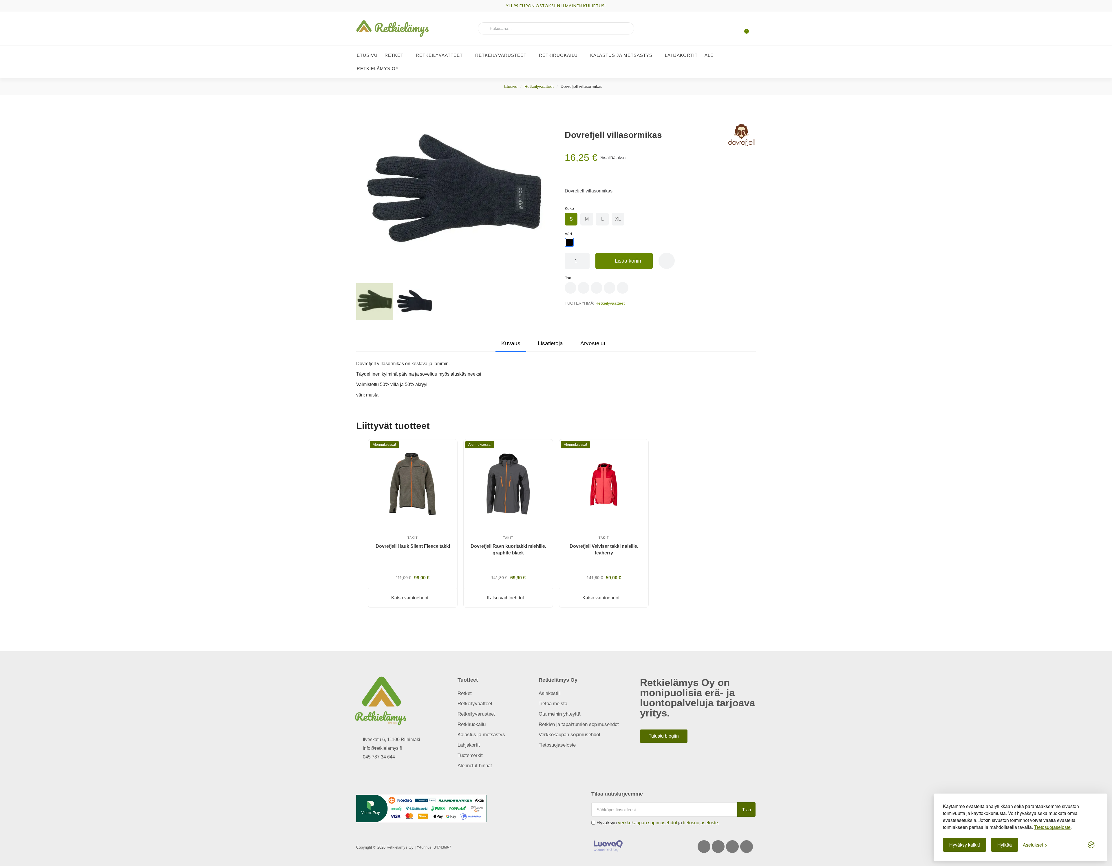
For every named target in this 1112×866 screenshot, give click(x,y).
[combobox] (556, 28)
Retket (394, 55)
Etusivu (367, 55)
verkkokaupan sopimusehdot (647, 822)
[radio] (571, 219)
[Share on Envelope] (622, 288)
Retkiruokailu (558, 55)
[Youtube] (732, 846)
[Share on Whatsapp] (609, 288)
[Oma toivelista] (734, 29)
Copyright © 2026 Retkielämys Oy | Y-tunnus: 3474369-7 (403, 847)
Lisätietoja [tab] (550, 343)
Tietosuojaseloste (1052, 827)
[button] (744, 28)
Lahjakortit (681, 55)
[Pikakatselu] (446, 466)
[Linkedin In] (746, 846)
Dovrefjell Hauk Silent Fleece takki (413, 546)
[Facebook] (704, 846)
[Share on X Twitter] (596, 288)
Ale (709, 55)
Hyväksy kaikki (964, 844)
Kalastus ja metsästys (621, 55)
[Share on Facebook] (570, 288)
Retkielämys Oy (378, 68)
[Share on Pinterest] (583, 288)
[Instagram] (718, 846)
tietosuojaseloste (700, 822)
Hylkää (1004, 844)
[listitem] (508, 527)
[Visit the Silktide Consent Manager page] (1091, 845)
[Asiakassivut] (724, 29)
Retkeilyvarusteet (500, 55)
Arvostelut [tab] (592, 343)
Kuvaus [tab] (510, 343)
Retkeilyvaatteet (439, 55)
